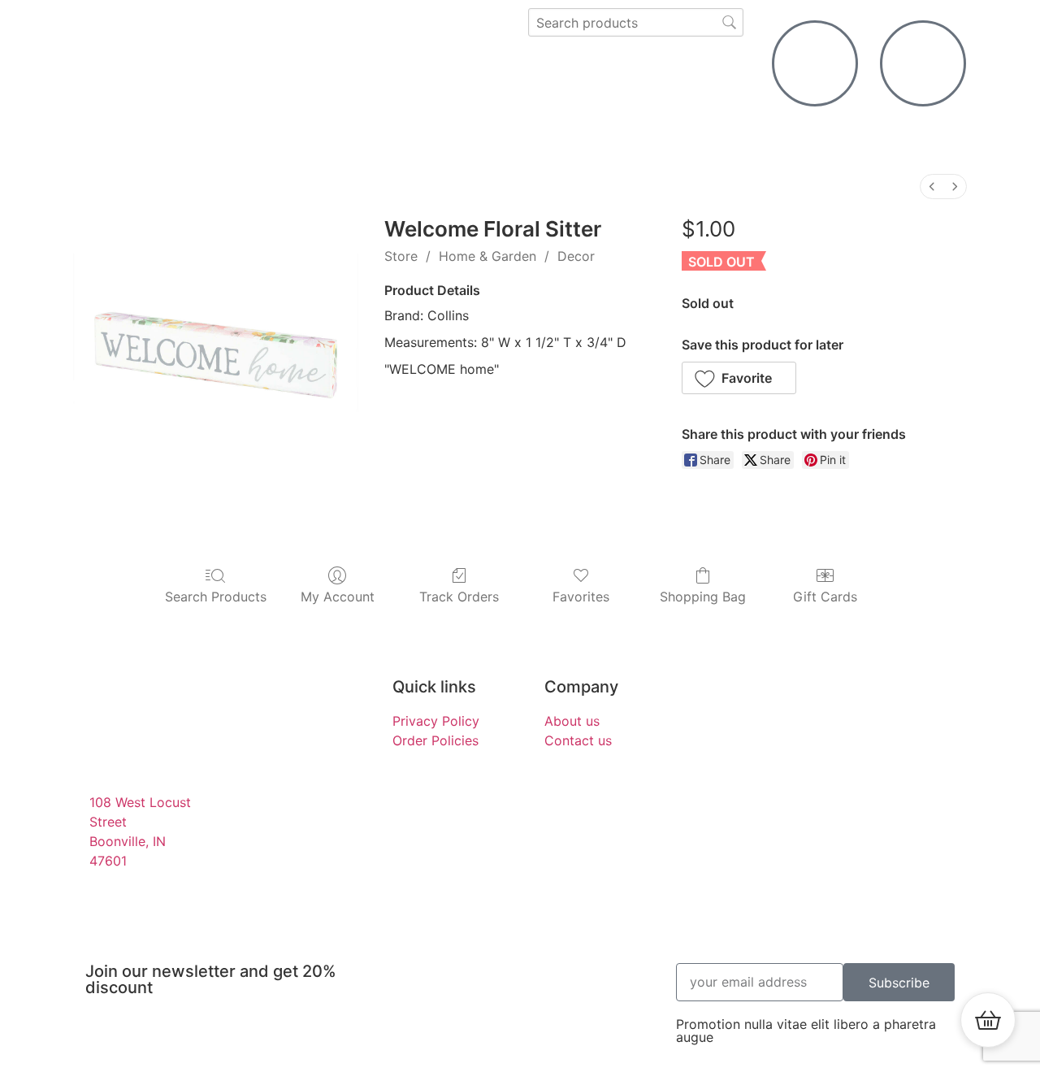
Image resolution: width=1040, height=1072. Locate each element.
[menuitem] (932, 186)
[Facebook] (867, 699)
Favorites (580, 596)
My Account (338, 596)
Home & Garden (487, 256)
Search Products (215, 596)
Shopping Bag (703, 596)
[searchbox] (635, 22)
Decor (576, 256)
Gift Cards (825, 596)
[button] (739, 378)
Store (401, 256)
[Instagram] (912, 699)
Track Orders (459, 596)
